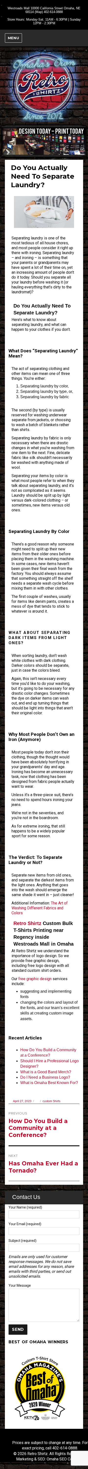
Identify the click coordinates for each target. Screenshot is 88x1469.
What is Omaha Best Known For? (49, 1083)
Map (39, 12)
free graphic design (35, 978)
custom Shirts (51, 1101)
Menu (13, 38)
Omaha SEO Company (65, 1459)
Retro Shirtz (27, 923)
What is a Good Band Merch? (45, 1072)
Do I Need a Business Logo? (45, 1077)
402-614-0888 (53, 12)
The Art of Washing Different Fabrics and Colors (39, 908)
